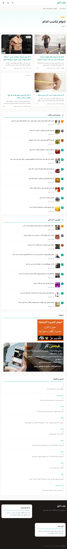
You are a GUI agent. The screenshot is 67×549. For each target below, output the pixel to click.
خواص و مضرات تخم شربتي (47, 198)
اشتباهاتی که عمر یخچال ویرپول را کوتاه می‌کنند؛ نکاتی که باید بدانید (36, 274)
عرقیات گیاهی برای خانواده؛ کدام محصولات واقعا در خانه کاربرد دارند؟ (36, 302)
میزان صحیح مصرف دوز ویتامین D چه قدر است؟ (41, 207)
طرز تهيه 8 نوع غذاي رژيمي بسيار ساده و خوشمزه (41, 140)
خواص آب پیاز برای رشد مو (57, 468)
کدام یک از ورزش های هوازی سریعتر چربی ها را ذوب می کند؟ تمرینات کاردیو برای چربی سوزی (51, 60)
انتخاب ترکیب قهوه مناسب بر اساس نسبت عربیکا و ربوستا (39, 235)
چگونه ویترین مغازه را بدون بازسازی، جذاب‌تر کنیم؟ (41, 245)
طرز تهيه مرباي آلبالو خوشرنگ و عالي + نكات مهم (41, 169)
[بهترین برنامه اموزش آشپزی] (33, 330)
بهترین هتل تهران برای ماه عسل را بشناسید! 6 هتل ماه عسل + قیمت (46, 479)
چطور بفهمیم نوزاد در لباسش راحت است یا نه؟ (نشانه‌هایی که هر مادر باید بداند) (33, 255)
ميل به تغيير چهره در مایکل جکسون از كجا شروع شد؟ (50, 411)
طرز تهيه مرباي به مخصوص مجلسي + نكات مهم (41, 150)
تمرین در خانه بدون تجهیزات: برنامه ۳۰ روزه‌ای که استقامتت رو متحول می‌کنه (44, 423)
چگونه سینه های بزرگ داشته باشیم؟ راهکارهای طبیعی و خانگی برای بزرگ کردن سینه (32, 159)
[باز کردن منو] (3, 3)
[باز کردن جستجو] (12, 3)
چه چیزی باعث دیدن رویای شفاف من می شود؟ (52, 400)
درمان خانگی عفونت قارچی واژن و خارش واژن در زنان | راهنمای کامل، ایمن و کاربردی (32, 121)
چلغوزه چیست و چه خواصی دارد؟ (55, 389)
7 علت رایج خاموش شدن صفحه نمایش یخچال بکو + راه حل (38, 226)
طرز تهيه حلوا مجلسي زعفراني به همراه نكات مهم (41, 179)
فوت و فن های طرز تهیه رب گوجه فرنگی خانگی (42, 188)
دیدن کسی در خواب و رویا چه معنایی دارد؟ (53, 490)
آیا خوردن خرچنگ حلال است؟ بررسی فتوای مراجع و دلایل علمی (48, 445)
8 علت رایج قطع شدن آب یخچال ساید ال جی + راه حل (40, 264)
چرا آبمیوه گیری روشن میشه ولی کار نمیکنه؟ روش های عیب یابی (37, 293)
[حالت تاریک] (8, 3)
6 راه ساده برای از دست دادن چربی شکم (51, 95)
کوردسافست (14, 513)
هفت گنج (61, 506)
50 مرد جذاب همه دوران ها (57, 434)
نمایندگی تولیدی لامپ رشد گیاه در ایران (44, 283)
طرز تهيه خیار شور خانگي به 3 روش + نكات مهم (42, 131)
